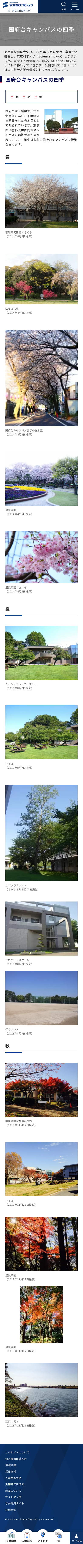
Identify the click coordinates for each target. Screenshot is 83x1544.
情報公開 (10, 1465)
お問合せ (10, 1509)
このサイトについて (17, 1452)
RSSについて (13, 1490)
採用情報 (10, 1471)
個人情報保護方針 (16, 1458)
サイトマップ (13, 1497)
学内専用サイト (14, 1503)
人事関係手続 (13, 1478)
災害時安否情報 (14, 1484)
